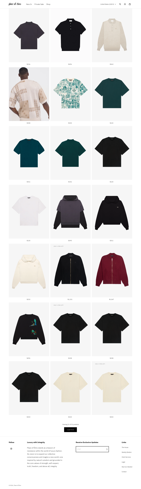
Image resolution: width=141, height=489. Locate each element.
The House (125, 447)
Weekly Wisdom (127, 452)
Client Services (126, 457)
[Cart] (129, 4)
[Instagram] (11, 448)
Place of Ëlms (17, 485)
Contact (124, 472)
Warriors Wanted (127, 467)
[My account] (124, 4)
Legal (123, 462)
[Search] (120, 4)
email (79, 449)
